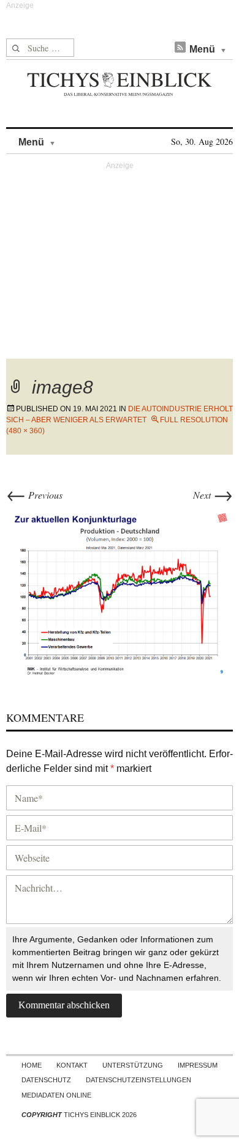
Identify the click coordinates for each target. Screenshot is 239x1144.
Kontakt (72, 1065)
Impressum (198, 1065)
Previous (34, 494)
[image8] (119, 591)
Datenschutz (46, 1080)
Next (213, 494)
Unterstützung (132, 1065)
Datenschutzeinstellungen (138, 1080)
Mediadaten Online (56, 1095)
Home (31, 1065)
